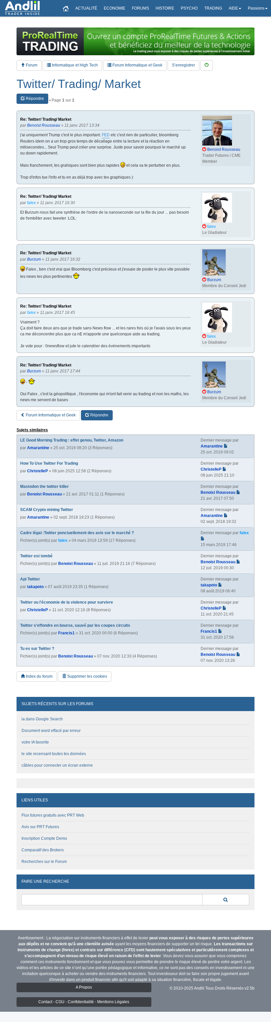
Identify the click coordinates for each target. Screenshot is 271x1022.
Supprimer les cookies (86, 676)
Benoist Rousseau (44, 494)
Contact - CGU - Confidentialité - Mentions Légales (83, 1002)
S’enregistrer (183, 65)
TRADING (213, 8)
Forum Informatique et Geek (136, 65)
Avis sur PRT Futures (40, 827)
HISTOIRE (165, 8)
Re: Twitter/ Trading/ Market (45, 119)
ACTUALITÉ (86, 8)
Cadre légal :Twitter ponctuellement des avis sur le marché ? (77, 533)
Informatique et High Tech (74, 65)
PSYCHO (189, 8)
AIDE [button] (233, 8)
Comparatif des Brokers (42, 850)
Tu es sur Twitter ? (37, 648)
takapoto (35, 586)
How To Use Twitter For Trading (49, 463)
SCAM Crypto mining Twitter (46, 509)
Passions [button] (256, 8)
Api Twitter (30, 579)
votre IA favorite (35, 742)
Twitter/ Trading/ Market (79, 84)
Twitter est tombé (36, 556)
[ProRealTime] (135, 41)
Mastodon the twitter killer (44, 486)
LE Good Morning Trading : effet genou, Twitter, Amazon (71, 440)
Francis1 (66, 633)
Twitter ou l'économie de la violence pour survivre (66, 602)
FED (106, 135)
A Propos (84, 987)
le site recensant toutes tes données (53, 753)
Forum (31, 65)
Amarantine (38, 448)
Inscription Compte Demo (44, 838)
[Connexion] (206, 65)
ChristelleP (37, 471)
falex (62, 540)
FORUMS (140, 8)
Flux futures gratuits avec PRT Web (52, 815)
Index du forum (39, 676)
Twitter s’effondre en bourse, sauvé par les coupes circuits (75, 625)
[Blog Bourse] (22, 8)
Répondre (34, 98)
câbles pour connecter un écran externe (57, 765)
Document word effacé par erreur (51, 730)
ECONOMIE (114, 8)
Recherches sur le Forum (44, 861)
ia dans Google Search (42, 719)
